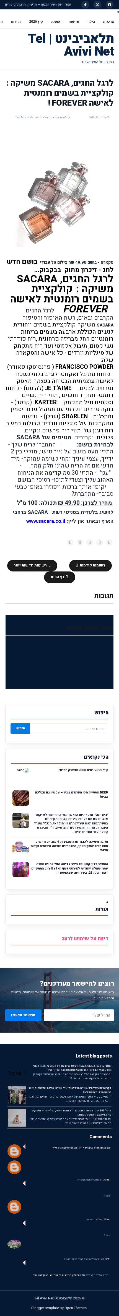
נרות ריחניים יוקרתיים (98, 1275)
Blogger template (45, 1307)
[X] (97, 5)
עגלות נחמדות (98, 1219)
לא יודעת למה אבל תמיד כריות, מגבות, (87, 1259)
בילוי (91, 21)
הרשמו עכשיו (23, 1015)
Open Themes (75, 1307)
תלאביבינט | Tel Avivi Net (71, 45)
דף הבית (58, 577)
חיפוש (20, 728)
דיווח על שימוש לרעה (84, 938)
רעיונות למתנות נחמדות (93, 1180)
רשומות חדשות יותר (31, 565)
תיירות (16, 21)
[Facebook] (109, 5)
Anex (107, 1196)
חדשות (74, 21)
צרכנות (108, 21)
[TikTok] (85, 5)
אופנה (55, 21)
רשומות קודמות (92, 565)
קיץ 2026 (36, 21)
